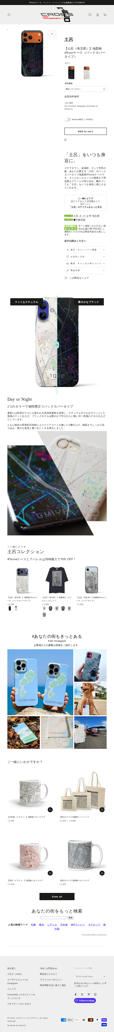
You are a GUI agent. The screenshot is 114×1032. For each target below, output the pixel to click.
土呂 (75, 216)
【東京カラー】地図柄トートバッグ (74, 817)
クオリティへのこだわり (19, 1003)
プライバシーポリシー (51, 979)
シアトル (52, 924)
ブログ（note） (15, 974)
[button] (90, 14)
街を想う (11, 968)
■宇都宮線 (79, 219)
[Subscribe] (105, 976)
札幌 (33, 924)
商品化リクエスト (48, 974)
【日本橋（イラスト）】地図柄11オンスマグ (26, 817)
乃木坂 (64, 924)
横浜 (41, 924)
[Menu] (9, 14)
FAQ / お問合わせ (48, 968)
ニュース (11, 989)
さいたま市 (85, 216)
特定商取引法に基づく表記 (53, 985)
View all (57, 896)
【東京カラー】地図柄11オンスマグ (74, 881)
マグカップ (94, 924)
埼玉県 (96, 216)
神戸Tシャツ (78, 924)
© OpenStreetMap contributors (94, 935)
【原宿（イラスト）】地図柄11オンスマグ (25, 881)
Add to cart (85, 131)
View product (102, 809)
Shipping (81, 106)
